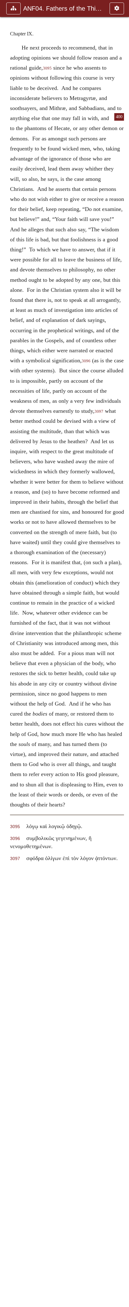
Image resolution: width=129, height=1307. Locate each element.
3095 (47, 68)
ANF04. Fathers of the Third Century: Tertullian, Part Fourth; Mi (63, 8)
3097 (99, 411)
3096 (86, 361)
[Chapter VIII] (7, 653)
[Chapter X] (122, 653)
